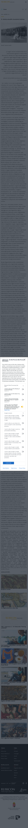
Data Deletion (6, 468)
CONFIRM (8, 463)
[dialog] (14, 414)
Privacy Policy (22, 468)
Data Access (14, 468)
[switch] (22, 389)
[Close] (25, 360)
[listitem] (14, 386)
